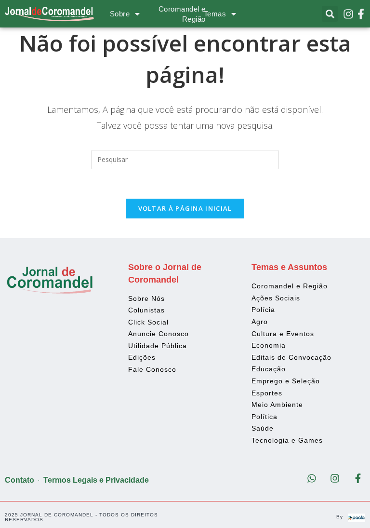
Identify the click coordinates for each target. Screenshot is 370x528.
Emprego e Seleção (285, 381)
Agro (259, 321)
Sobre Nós (146, 298)
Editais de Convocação (291, 357)
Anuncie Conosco (158, 334)
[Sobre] (137, 14)
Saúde (262, 428)
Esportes (266, 393)
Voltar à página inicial (185, 208)
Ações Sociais (275, 298)
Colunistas (146, 310)
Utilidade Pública (157, 346)
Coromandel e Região (289, 286)
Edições (142, 357)
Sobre (120, 14)
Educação (268, 369)
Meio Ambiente (277, 404)
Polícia (263, 309)
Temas (215, 14)
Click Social (148, 322)
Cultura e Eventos (282, 334)
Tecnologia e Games (287, 440)
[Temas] (234, 14)
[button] (330, 14)
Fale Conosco (152, 369)
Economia (268, 345)
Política (264, 416)
